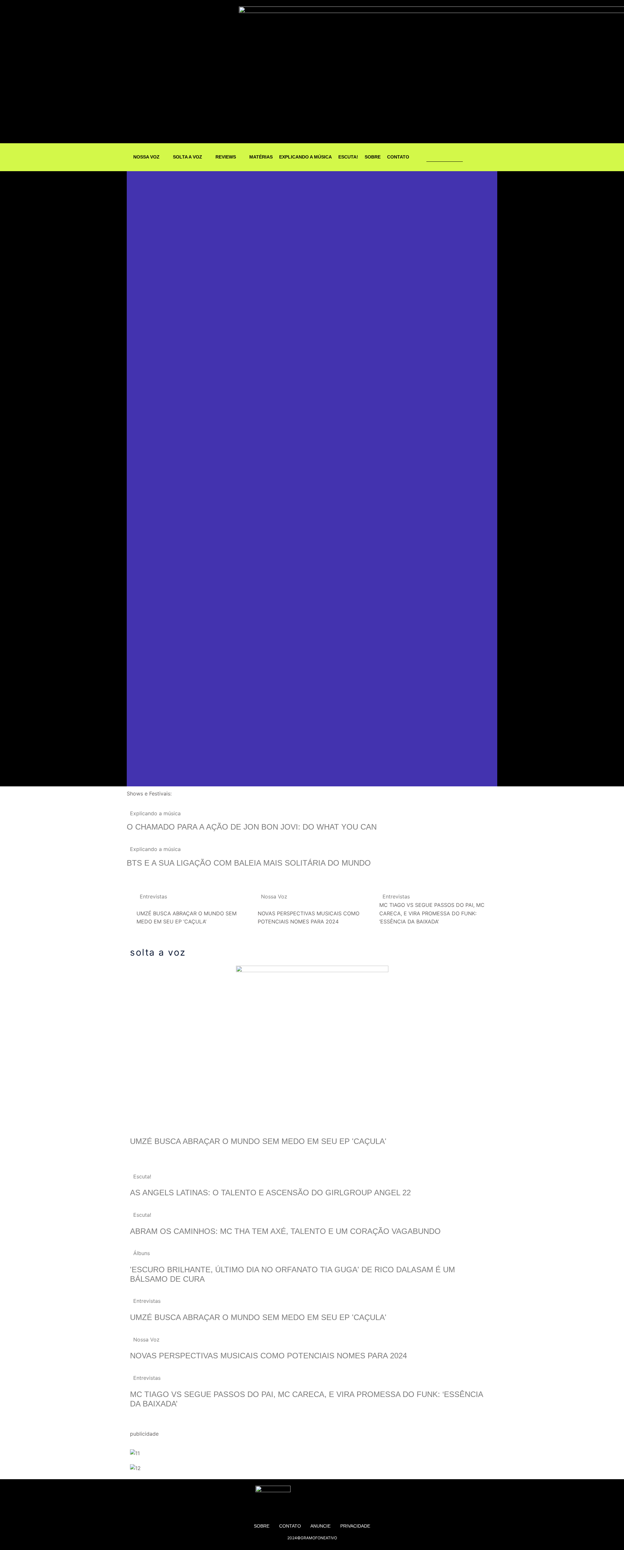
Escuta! (142, 1176)
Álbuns (141, 1253)
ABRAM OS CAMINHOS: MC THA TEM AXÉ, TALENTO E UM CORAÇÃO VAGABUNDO (285, 1231)
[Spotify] (483, 157)
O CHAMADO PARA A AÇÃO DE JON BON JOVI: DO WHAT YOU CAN (252, 826)
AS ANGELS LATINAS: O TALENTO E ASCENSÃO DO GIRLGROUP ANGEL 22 (270, 1192)
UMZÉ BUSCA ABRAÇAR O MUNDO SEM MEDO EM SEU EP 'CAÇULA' (258, 1141)
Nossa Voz (274, 896)
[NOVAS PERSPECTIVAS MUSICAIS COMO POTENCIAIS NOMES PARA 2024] (311, 909)
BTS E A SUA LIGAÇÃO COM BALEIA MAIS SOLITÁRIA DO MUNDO (250, 862)
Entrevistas (153, 896)
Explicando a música (155, 813)
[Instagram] (470, 157)
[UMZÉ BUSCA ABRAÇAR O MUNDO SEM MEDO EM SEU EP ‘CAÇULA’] (190, 909)
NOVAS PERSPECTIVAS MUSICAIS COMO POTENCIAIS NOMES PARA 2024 (269, 1355)
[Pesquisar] (458, 157)
